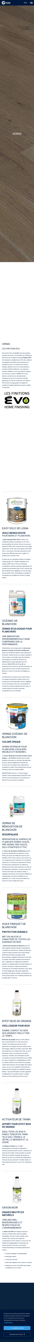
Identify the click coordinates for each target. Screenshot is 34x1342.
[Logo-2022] (6, 3)
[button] (31, 3)
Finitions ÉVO (26, 358)
